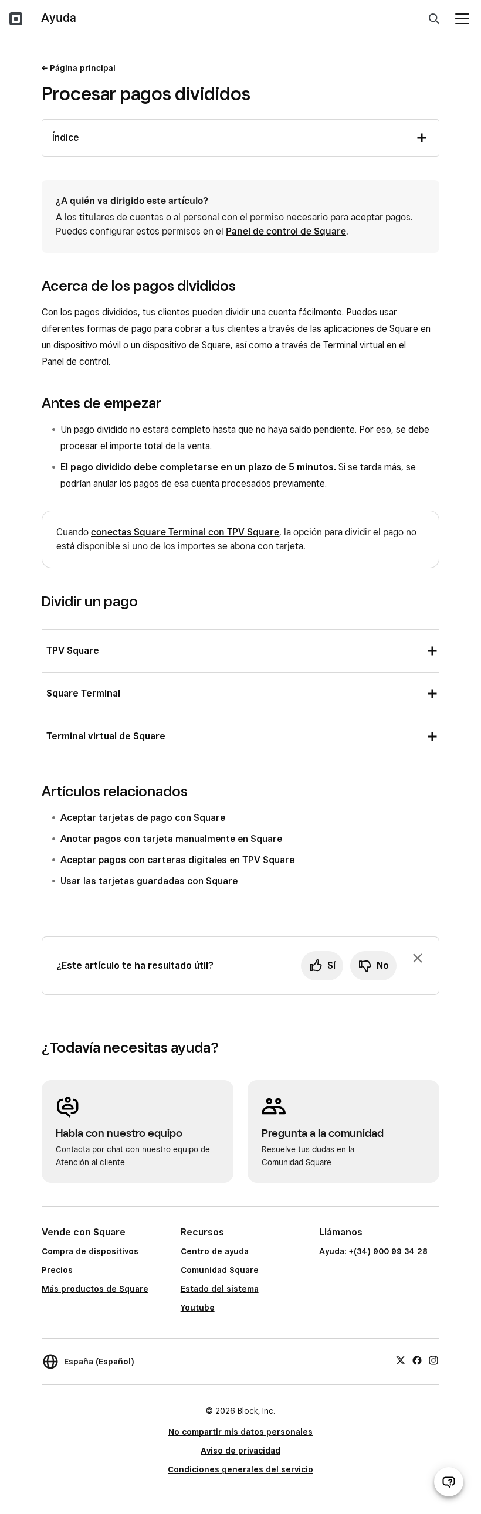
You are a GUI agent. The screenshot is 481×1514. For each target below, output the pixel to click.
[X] (401, 1359)
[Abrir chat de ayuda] (448, 1481)
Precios (57, 1270)
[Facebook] (417, 1359)
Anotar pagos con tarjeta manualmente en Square (171, 838)
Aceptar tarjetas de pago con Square (142, 817)
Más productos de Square (95, 1289)
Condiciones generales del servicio (240, 1469)
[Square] (15, 18)
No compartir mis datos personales (240, 1432)
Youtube (198, 1307)
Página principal (83, 68)
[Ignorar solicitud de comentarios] (418, 958)
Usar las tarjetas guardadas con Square (149, 881)
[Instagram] (433, 1359)
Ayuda (58, 18)
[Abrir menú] (462, 19)
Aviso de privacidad (240, 1450)
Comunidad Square (220, 1270)
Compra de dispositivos (90, 1251)
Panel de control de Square (286, 231)
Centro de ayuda (215, 1251)
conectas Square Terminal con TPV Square (185, 532)
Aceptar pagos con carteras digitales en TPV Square (177, 859)
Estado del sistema (220, 1289)
